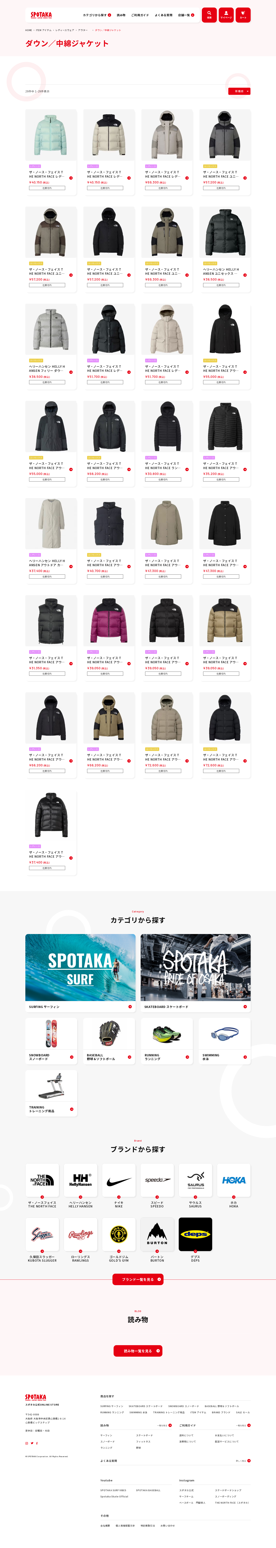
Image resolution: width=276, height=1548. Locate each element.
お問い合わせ (168, 1525)
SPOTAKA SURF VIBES (113, 1490)
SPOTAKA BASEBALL (148, 1490)
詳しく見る (241, 1460)
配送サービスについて (227, 1441)
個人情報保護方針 (125, 1525)
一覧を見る (162, 1425)
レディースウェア (64, 30)
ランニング (106, 1447)
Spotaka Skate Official (114, 1496)
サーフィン (106, 1435)
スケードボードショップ (228, 1490)
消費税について (187, 1441)
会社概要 (105, 1525)
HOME (28, 30)
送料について (186, 1435)
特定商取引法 (148, 1525)
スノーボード (107, 1441)
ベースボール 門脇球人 (192, 1502)
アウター (83, 30)
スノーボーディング (225, 1496)
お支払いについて (224, 1435)
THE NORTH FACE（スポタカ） (232, 1502)
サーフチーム (186, 1496)
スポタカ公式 (186, 1490)
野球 (138, 1447)
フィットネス (143, 1441)
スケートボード (144, 1435)
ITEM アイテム (44, 30)
